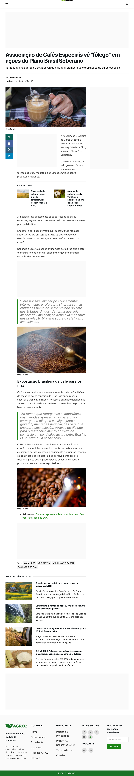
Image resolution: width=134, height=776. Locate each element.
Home (34, 731)
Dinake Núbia (15, 77)
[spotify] (84, 750)
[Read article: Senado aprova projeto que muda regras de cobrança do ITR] (18, 591)
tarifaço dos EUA (27, 567)
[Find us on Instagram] (96, 732)
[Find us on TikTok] (90, 737)
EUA (33, 563)
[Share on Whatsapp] (9, 137)
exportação (44, 563)
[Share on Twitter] (9, 150)
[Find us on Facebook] (84, 732)
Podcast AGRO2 (40, 752)
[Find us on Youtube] (84, 737)
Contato (35, 758)
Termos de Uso (64, 750)
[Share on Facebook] (9, 143)
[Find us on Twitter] (90, 732)
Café (26, 563)
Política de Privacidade (62, 733)
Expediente (37, 742)
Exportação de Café (63, 563)
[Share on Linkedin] (9, 156)
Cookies (60, 755)
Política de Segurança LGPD (65, 743)
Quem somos (38, 737)
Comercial (36, 747)
